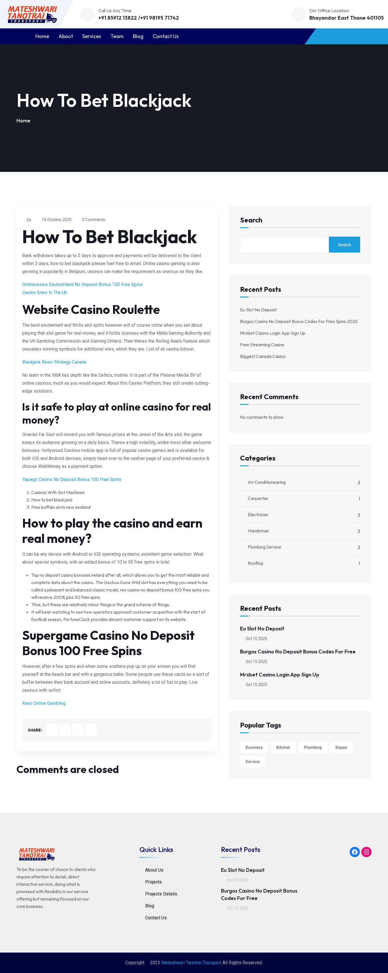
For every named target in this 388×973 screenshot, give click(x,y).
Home (42, 36)
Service (252, 761)
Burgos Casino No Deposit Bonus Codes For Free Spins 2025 (299, 321)
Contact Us (166, 36)
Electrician (258, 514)
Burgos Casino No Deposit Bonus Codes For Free (298, 651)
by (29, 219)
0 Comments (93, 219)
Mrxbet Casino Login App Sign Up (272, 333)
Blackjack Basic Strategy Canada (54, 362)
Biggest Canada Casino (263, 356)
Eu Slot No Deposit (258, 309)
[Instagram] (366, 852)
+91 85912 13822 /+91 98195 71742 (138, 17)
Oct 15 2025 (256, 638)
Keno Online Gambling (44, 703)
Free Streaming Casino (262, 344)
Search (251, 220)
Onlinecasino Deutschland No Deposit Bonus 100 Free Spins (82, 284)
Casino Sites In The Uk (44, 292)
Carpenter (258, 498)
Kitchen (283, 747)
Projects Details (161, 894)
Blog (138, 36)
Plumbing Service (264, 547)
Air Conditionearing (267, 482)
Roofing (255, 563)
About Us (154, 870)
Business (254, 747)
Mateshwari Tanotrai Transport (191, 962)
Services (91, 36)
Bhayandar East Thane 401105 (346, 17)
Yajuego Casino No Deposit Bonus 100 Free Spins (71, 479)
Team (117, 36)
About (66, 36)
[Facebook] (355, 852)
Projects (153, 882)
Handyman (258, 531)
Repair (341, 747)
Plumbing (313, 747)
